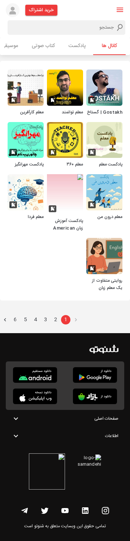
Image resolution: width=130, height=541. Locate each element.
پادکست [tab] (77, 46)
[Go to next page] (5, 319)
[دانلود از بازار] (95, 396)
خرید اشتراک (41, 10)
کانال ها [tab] (109, 46)
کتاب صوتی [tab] (43, 46)
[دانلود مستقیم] (35, 375)
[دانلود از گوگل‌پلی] (95, 375)
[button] (120, 9)
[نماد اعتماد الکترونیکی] (47, 472)
